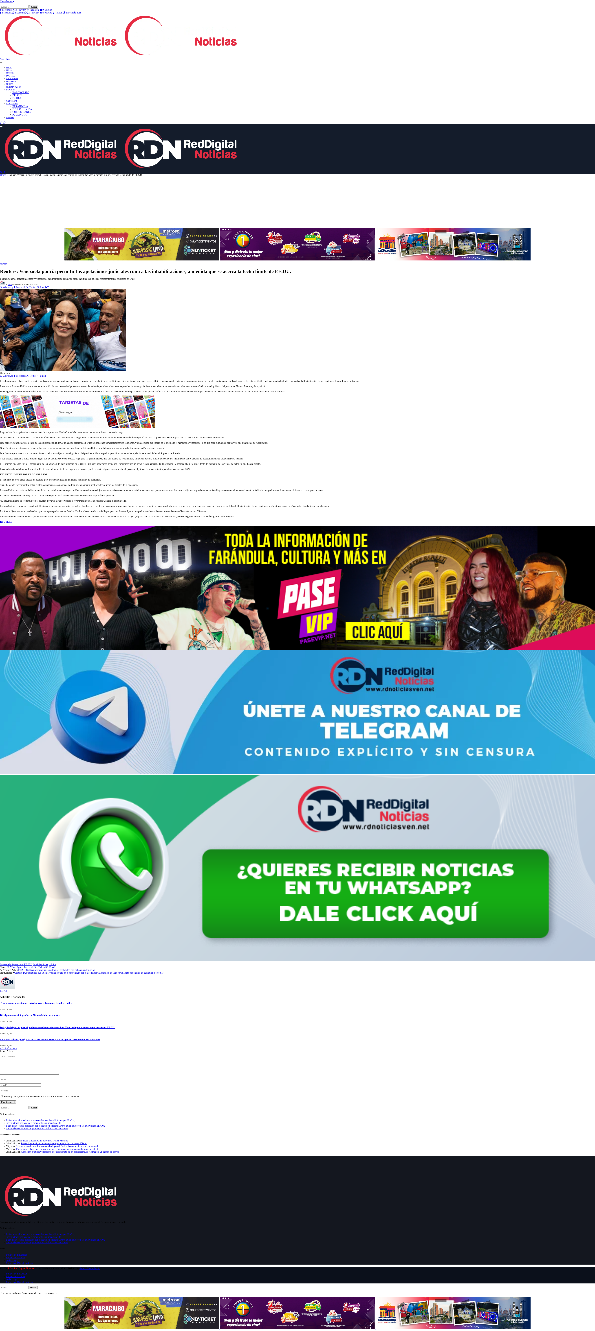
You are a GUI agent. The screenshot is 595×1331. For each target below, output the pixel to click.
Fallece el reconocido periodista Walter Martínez (44, 1140)
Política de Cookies (15, 1257)
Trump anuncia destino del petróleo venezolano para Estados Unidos (36, 1003)
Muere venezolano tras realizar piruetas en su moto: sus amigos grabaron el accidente (57, 1149)
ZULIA (9, 70)
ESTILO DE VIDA (22, 109)
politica (52, 964)
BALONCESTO (20, 92)
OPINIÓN (10, 118)
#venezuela (5, 964)
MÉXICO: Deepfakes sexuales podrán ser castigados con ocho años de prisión (56, 970)
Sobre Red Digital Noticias (19, 1263)
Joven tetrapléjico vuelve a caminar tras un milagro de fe (33, 1123)
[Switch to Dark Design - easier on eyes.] (1, 122)
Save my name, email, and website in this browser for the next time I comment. (42, 1096)
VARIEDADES (12, 104)
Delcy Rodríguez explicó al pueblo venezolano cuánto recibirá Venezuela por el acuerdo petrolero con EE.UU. (57, 1027)
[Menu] (1, 62)
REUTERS (6, 521)
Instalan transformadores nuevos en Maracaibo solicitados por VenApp (40, 1120)
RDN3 (10, 285)
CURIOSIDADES (21, 112)
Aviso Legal (12, 1260)
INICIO (9, 67)
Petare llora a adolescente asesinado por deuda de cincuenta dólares (54, 1143)
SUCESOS (10, 73)
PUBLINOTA (19, 114)
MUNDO (9, 84)
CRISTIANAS (11, 101)
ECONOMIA (11, 81)
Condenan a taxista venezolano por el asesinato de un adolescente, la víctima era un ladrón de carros (70, 1151)
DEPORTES (10, 90)
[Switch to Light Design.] (4, 122)
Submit (33, 1287)
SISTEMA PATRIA (13, 87)
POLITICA (10, 76)
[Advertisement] (297, 203)
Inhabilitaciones (40, 964)
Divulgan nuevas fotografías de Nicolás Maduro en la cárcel (31, 1015)
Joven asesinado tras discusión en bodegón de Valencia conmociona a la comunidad (57, 1146)
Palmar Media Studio (89, 1268)
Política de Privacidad (16, 1254)
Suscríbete (5, 59)
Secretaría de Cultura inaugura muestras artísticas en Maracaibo (37, 1128)
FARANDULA (20, 106)
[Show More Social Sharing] (47, 287)
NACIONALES (12, 79)
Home (3, 175)
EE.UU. (28, 964)
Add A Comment (8, 1048)
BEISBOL (17, 95)
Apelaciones (17, 964)
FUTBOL (17, 98)
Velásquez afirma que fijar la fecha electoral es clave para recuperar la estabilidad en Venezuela (50, 1039)
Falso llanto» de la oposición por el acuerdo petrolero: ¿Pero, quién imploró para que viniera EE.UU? (55, 1125)
